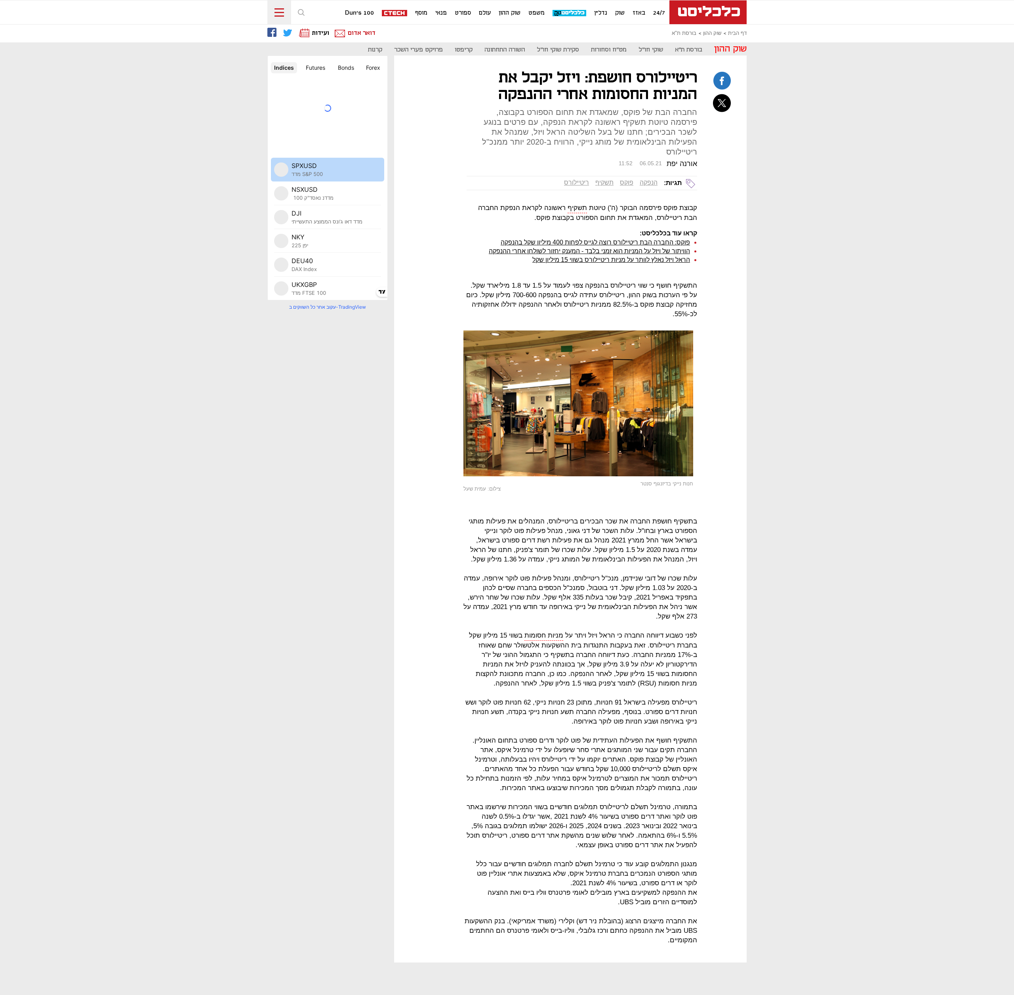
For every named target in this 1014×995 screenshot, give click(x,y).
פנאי (441, 13)
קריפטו (464, 49)
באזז (639, 13)
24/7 (659, 13)
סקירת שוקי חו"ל (558, 49)
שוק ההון (509, 13)
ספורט (463, 13)
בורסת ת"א (684, 33)
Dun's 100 (359, 13)
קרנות (375, 49)
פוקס (626, 182)
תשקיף (604, 182)
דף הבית (737, 33)
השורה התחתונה (504, 49)
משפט (536, 13)
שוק (620, 13)
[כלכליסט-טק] (570, 13)
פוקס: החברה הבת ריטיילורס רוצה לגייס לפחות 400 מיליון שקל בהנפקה (595, 242)
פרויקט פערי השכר (418, 49)
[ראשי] (708, 12)
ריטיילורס (576, 182)
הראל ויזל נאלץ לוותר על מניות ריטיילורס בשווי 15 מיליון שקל (611, 259)
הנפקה (649, 182)
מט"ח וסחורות (609, 49)
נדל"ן (600, 13)
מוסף (421, 13)
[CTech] (395, 13)
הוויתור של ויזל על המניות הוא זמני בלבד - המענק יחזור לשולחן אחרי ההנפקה (589, 251)
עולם (485, 13)
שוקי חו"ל (651, 49)
